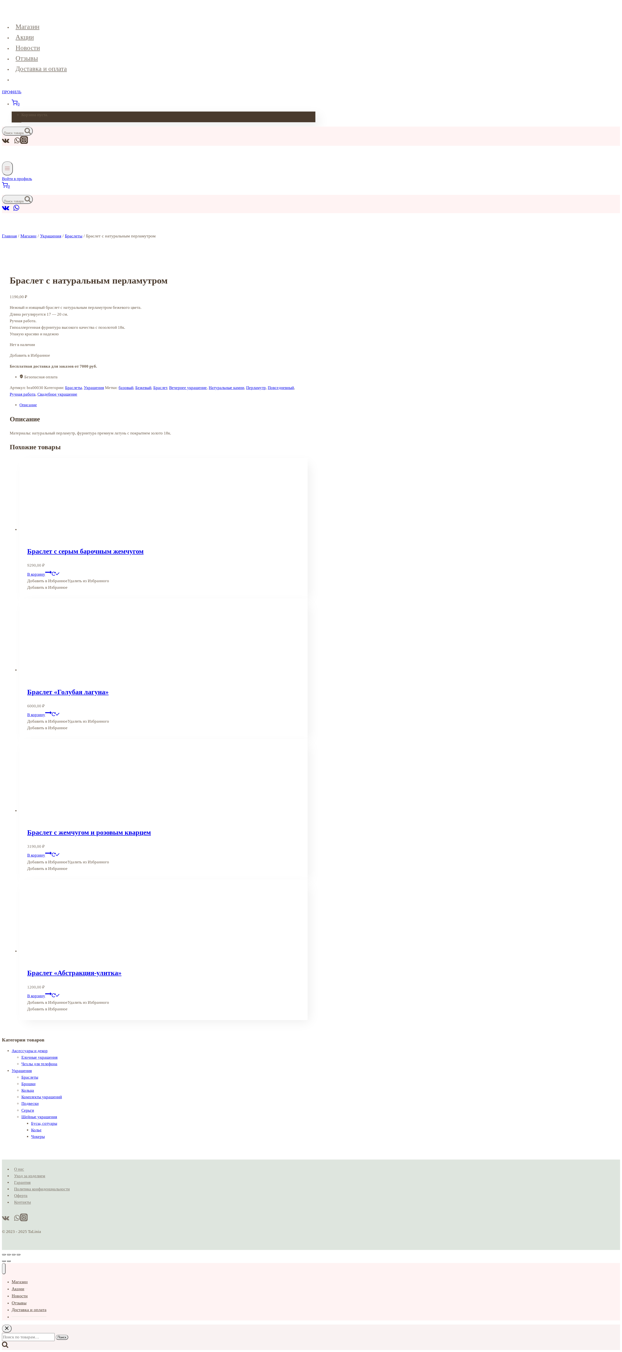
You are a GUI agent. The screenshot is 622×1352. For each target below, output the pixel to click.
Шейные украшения (39, 1117)
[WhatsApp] (16, 210)
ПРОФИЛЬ (11, 92)
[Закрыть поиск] (7, 1329)
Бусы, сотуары (44, 1123)
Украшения (94, 387)
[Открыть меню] (7, 168)
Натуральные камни (226, 387)
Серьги (27, 1110)
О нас (19, 1169)
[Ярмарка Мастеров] (11, 210)
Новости (28, 48)
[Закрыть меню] (4, 1268)
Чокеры (38, 1136)
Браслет (160, 387)
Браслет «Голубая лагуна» (68, 692)
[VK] (5, 210)
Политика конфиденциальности (42, 1189)
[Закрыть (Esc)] (18, 1254)
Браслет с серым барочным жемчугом (85, 551)
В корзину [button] (36, 574)
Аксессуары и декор (30, 1051)
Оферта (20, 1195)
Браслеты (73, 387)
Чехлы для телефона (39, 1064)
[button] (68, 581)
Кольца (27, 1090)
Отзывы (27, 58)
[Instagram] (24, 142)
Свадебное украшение (57, 394)
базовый (126, 387)
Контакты (22, 1202)
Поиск (62, 1337)
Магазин (27, 26)
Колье (36, 1130)
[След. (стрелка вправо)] (9, 1261)
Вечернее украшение (188, 387)
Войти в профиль (17, 178)
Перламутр (256, 387)
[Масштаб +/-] (4, 1254)
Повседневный (281, 387)
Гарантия (22, 1182)
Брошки (28, 1084)
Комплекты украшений (41, 1097)
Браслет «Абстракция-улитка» (74, 973)
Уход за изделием (29, 1176)
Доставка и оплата (41, 68)
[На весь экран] (9, 1254)
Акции (25, 37)
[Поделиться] (14, 1254)
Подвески (30, 1103)
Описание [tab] (28, 405)
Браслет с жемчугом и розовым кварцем (89, 832)
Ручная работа (22, 394)
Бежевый (143, 387)
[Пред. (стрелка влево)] (4, 1261)
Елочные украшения (39, 1057)
